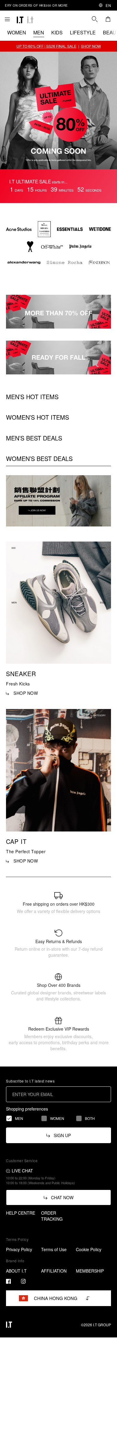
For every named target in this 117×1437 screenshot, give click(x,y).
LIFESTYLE (83, 32)
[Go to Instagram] (23, 1281)
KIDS (57, 32)
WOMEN (16, 32)
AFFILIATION (54, 1271)
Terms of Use (54, 1249)
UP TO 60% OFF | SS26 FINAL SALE (46, 46)
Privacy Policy (19, 1249)
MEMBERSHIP (90, 1271)
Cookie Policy (88, 1249)
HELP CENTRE (20, 1213)
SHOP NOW (91, 46)
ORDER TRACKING (52, 1216)
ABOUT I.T (16, 1271)
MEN (38, 32)
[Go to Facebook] (8, 1281)
